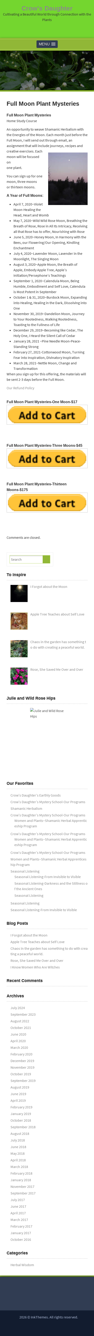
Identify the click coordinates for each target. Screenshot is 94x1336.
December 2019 (22, 1060)
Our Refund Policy (20, 388)
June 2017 (18, 1206)
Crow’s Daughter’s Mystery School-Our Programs (47, 801)
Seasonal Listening (24, 871)
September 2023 (23, 1014)
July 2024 (17, 1007)
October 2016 (20, 1239)
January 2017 (20, 1233)
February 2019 (21, 1107)
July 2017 (17, 1199)
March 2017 (19, 1219)
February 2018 (21, 1173)
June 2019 (18, 1093)
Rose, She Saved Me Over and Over (36, 960)
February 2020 (21, 1054)
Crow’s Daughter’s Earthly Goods (35, 795)
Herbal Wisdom (22, 1264)
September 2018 (23, 1127)
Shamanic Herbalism (26, 808)
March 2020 (19, 1047)
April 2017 (18, 1213)
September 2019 (23, 1080)
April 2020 (18, 1041)
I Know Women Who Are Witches (35, 967)
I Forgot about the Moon (28, 935)
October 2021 (20, 1027)
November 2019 (22, 1067)
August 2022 (19, 1021)
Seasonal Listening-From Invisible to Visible (47, 876)
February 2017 (21, 1226)
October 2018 (20, 1120)
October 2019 (20, 1074)
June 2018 (18, 1146)
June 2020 (18, 1034)
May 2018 (17, 1153)
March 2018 (19, 1166)
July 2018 (17, 1140)
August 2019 (19, 1087)
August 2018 (19, 1133)
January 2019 (20, 1113)
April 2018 (18, 1160)
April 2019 (18, 1100)
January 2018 (20, 1180)
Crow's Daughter (47, 8)
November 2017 (22, 1186)
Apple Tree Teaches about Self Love (37, 941)
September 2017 (23, 1193)
